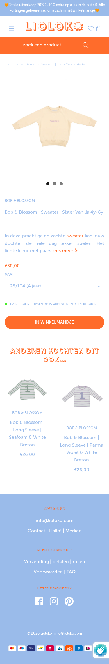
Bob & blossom (20, 201)
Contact (36, 531)
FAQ (71, 572)
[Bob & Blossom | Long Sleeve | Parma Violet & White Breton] (82, 397)
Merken (73, 531)
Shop (8, 64)
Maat (9, 275)
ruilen (79, 562)
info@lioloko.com (55, 521)
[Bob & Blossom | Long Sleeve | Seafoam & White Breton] (27, 389)
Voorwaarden (48, 572)
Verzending (36, 562)
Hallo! (55, 531)
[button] (11, 29)
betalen (61, 562)
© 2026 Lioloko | (40, 633)
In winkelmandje (54, 322)
